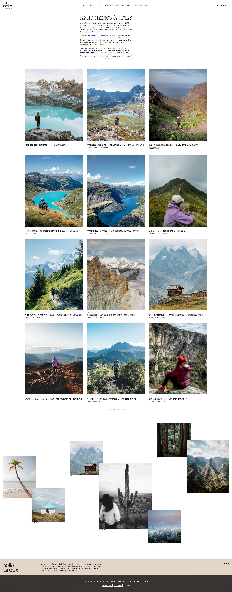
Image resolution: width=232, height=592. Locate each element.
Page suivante (119, 410)
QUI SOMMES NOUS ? (141, 5)
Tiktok (219, 5)
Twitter (221, 5)
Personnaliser (127, 585)
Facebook (217, 5)
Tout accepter (108, 585)
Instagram (223, 5)
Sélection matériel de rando (119, 56)
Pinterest (225, 5)
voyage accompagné (89, 48)
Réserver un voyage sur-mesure (92, 56)
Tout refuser (118, 585)
